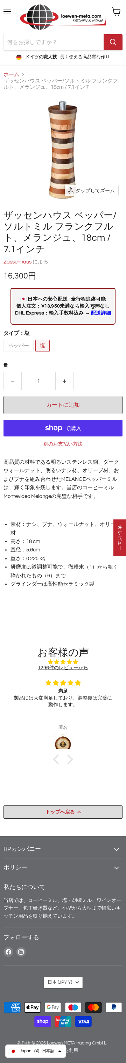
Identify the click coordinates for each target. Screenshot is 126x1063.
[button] (58, 759)
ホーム (11, 74)
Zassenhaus (17, 262)
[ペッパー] (19, 353)
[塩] (43, 353)
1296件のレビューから (63, 667)
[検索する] (113, 42)
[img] (63, 662)
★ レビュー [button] (119, 537)
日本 (60, 982)
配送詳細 (101, 313)
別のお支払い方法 (63, 444)
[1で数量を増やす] (65, 381)
